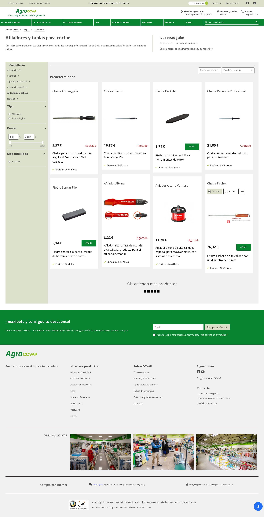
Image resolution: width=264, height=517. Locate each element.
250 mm (232, 191)
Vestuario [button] (169, 22)
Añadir (192, 146)
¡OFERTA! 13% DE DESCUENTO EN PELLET (109, 3)
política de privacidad (215, 334)
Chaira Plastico (114, 91)
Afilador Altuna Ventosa (172, 186)
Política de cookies (133, 502)
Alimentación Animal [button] (10, 22)
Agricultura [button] (147, 22)
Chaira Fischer (217, 183)
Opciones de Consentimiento (183, 502)
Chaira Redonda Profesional (226, 91)
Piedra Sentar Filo (64, 187)
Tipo (10, 106)
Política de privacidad (114, 502)
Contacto (138, 403)
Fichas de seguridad (144, 390)
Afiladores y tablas (17, 92)
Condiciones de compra (146, 384)
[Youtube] (254, 3)
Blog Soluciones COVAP (209, 378)
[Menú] (87, 501)
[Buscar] (257, 22)
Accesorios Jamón (16, 87)
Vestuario (75, 409)
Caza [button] (97, 22)
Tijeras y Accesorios (17, 81)
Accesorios (13, 70)
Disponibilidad (17, 154)
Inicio (16, 29)
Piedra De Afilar (166, 91)
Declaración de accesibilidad (156, 502)
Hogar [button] (189, 22)
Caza (72, 390)
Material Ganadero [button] (120, 22)
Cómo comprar (141, 372)
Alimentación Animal (80, 372)
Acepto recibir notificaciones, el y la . (191, 334)
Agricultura (76, 403)
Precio (11, 128)
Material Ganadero (80, 397)
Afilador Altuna (114, 183)
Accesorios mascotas (81, 384)
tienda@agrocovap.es (207, 403)
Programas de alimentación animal (178, 43)
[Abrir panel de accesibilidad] (258, 506)
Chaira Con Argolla (65, 91)
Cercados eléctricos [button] (42, 22)
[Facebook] (247, 3)
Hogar (26, 29)
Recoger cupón (215, 327)
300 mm (216, 191)
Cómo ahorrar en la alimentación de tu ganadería (185, 48)
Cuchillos (12, 75)
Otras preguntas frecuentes (148, 397)
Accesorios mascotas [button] (72, 22)
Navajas (11, 98)
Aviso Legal (97, 502)
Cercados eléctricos (80, 378)
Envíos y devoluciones (145, 378)
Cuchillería (39, 29)
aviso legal (194, 334)
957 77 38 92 (202, 393)
